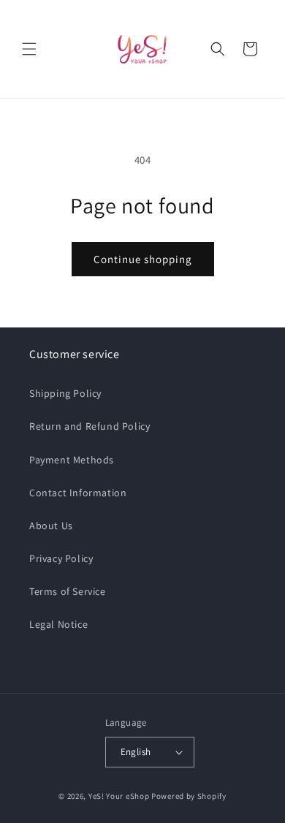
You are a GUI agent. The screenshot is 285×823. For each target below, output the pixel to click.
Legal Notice (58, 624)
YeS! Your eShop (119, 796)
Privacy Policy (61, 558)
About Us (51, 525)
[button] (29, 49)
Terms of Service (67, 591)
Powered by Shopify (189, 796)
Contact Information (77, 492)
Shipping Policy (65, 393)
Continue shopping (143, 259)
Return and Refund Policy (89, 426)
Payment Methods (71, 459)
